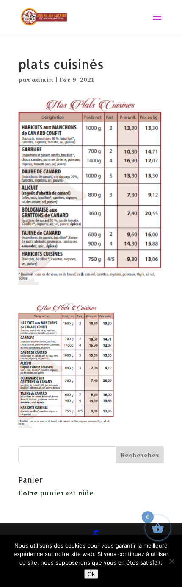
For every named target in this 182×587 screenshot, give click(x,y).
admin (42, 79)
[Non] (171, 561)
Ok (91, 573)
